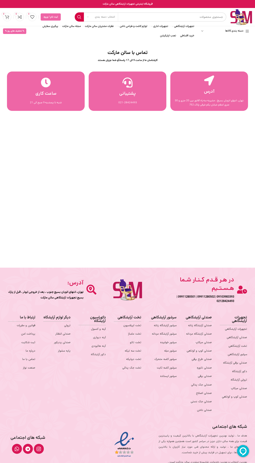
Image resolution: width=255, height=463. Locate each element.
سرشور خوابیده (168, 342)
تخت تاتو (135, 342)
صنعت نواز (29, 368)
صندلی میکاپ (239, 388)
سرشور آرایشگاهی (237, 354)
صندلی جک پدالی (201, 385)
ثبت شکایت (28, 342)
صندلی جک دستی (201, 401)
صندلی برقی (205, 376)
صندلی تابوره (204, 368)
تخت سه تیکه (133, 351)
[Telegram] (28, 449)
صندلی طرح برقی (202, 359)
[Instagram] (39, 449)
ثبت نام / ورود (50, 17)
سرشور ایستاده (168, 376)
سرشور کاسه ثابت (167, 368)
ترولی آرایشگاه (239, 380)
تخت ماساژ (134, 334)
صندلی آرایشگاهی (237, 337)
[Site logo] (241, 17)
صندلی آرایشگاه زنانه (200, 325)
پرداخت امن (28, 334)
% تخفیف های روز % (14, 31)
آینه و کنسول (98, 329)
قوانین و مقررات (26, 325)
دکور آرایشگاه (239, 371)
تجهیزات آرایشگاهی (236, 329)
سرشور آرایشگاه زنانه (165, 325)
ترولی (67, 325)
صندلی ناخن (204, 410)
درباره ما (30, 351)
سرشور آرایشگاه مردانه (164, 334)
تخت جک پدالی (131, 368)
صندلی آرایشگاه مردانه (199, 334)
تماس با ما (28, 359)
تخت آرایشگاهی (238, 346)
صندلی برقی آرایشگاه (235, 363)
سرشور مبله (170, 351)
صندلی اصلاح (204, 393)
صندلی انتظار (63, 334)
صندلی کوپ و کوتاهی (234, 397)
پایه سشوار (64, 351)
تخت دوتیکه (133, 359)
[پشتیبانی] (127, 82)
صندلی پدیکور (62, 342)
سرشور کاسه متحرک (165, 359)
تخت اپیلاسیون (132, 325)
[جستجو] (79, 17)
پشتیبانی (127, 93)
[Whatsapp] (17, 449)
